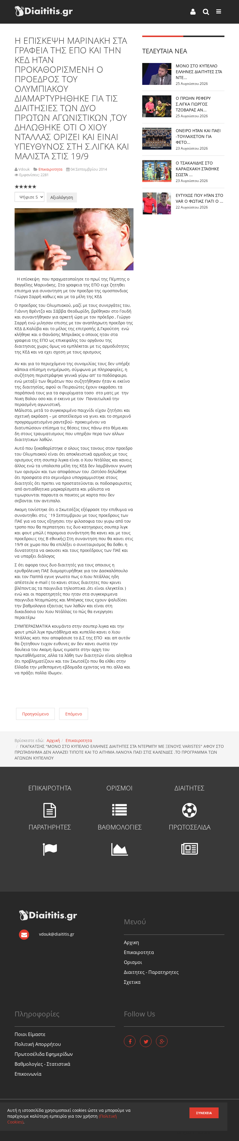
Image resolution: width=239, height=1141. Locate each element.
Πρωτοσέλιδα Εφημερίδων (44, 1054)
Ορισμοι (133, 962)
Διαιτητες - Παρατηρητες (151, 972)
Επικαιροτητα (79, 740)
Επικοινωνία (28, 1074)
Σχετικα (132, 982)
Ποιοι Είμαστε (30, 1034)
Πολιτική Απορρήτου (38, 1044)
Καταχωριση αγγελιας (193, 1132)
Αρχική (53, 740)
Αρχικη (131, 942)
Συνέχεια (204, 1113)
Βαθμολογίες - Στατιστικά (42, 1064)
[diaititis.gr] (44, 11)
